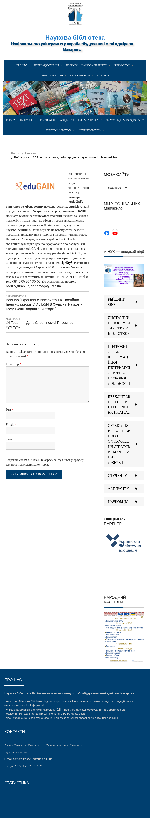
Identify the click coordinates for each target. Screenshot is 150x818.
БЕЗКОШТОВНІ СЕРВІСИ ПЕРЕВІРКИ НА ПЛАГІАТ (119, 404)
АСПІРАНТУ (118, 488)
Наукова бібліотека (75, 37)
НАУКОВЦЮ (118, 501)
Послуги (72, 65)
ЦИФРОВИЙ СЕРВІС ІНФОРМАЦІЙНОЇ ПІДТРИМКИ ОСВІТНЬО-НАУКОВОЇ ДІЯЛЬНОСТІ (119, 365)
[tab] (124, 302)
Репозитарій (47, 120)
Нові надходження (46, 65)
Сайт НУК (103, 75)
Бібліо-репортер (80, 75)
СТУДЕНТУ (117, 475)
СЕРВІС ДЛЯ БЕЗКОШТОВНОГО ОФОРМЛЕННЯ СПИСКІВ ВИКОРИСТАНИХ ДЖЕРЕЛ (119, 444)
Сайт (9, 440)
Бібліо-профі (122, 65)
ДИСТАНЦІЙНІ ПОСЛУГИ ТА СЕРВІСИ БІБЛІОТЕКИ (119, 325)
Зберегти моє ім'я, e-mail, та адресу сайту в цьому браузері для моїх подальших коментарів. (45, 462)
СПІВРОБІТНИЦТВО (52, 75)
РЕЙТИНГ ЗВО (116, 302)
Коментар (13, 364)
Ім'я (9, 409)
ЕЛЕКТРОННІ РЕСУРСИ (58, 130)
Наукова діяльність (94, 65)
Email (11, 425)
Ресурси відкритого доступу (125, 120)
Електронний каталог (20, 120)
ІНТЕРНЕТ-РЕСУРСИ (90, 130)
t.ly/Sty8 (66, 263)
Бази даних (66, 120)
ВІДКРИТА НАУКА (88, 120)
